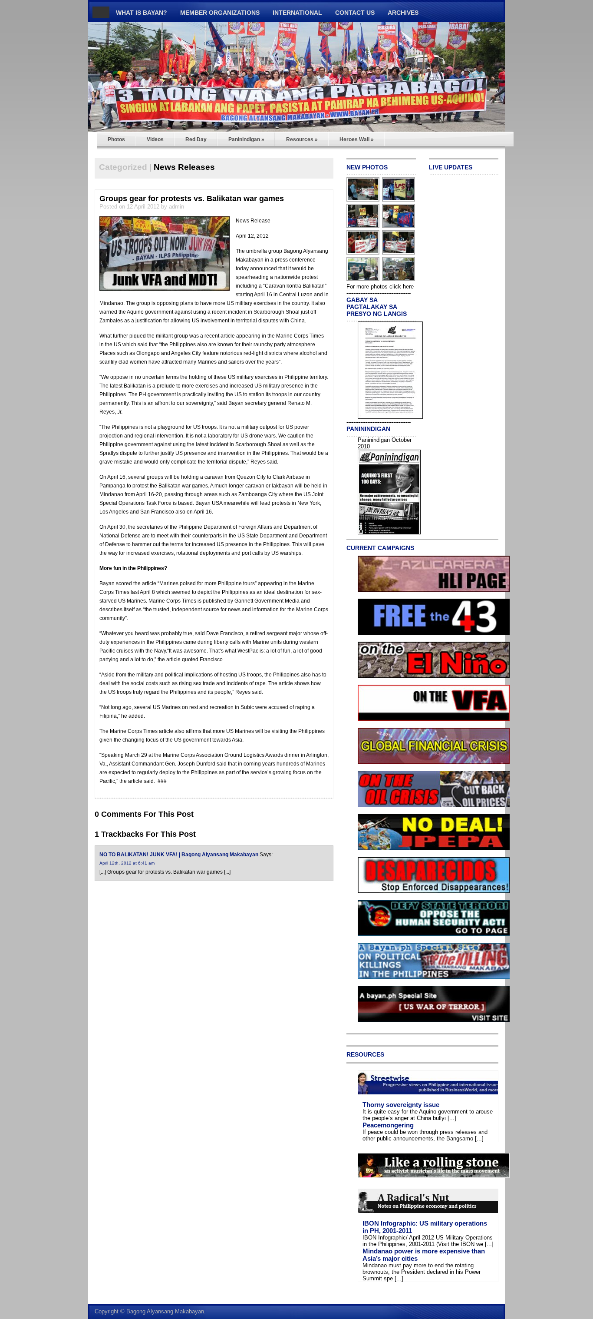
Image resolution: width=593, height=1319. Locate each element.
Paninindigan (246, 139)
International (297, 12)
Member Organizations (220, 12)
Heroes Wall (356, 139)
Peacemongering (388, 1125)
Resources (302, 139)
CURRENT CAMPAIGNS (380, 547)
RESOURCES (365, 1054)
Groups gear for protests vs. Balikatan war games (191, 198)
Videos (155, 139)
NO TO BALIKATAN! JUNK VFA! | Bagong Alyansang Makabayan (178, 855)
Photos (116, 139)
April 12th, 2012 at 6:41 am (127, 863)
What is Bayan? (141, 12)
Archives (403, 12)
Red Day (196, 139)
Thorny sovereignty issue (400, 1104)
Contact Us (355, 12)
